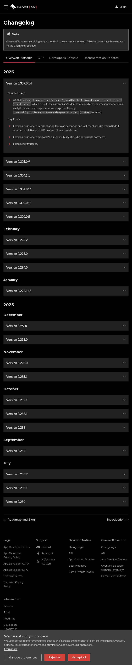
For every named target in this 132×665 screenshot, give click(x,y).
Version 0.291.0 (17, 339)
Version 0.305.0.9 (18, 162)
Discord (46, 547)
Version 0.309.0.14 (19, 83)
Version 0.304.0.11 (19, 189)
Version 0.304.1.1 (18, 175)
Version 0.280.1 (17, 488)
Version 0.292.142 (18, 291)
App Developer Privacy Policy (12, 555)
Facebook (47, 553)
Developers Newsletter (10, 626)
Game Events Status (81, 571)
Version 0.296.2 (17, 240)
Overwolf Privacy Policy (13, 584)
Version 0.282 (15, 451)
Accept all (79, 657)
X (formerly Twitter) (48, 561)
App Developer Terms (16, 547)
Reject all (54, 657)
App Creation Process (82, 559)
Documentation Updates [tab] (101, 58)
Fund (6, 612)
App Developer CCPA (16, 563)
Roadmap (9, 618)
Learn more (10, 648)
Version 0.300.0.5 (18, 216)
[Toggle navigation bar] (6, 6)
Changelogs (76, 547)
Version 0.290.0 (17, 363)
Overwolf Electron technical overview (112, 567)
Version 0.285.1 (17, 377)
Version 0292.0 (16, 326)
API (71, 553)
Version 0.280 (15, 502)
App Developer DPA (15, 569)
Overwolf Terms (12, 576)
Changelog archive (25, 45)
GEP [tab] (41, 58)
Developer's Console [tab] (63, 58)
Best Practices (77, 565)
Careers (8, 606)
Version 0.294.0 (17, 267)
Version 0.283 (15, 427)
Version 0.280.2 (17, 474)
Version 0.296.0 (17, 254)
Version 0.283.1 (17, 414)
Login (122, 6)
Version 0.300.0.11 (19, 203)
